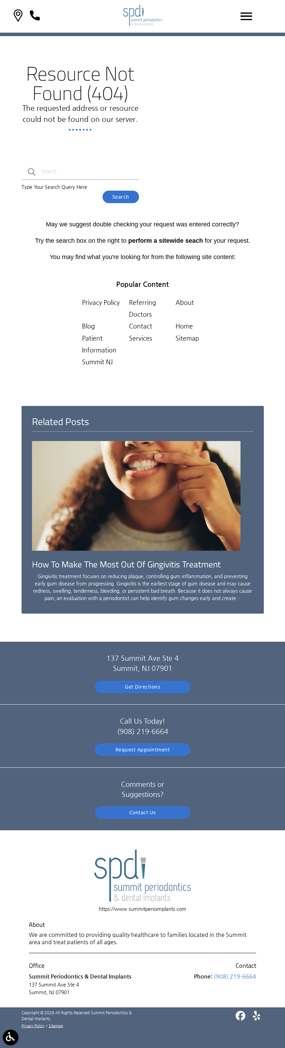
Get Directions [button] (142, 686)
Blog (88, 326)
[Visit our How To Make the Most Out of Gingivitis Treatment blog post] (136, 552)
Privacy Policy (101, 302)
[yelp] (256, 1018)
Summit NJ (97, 361)
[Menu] (246, 16)
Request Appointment (142, 749)
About (185, 302)
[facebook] (241, 1018)
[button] (18, 16)
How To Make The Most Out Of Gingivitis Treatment (126, 564)
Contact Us (142, 812)
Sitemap (187, 338)
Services (140, 338)
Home (184, 326)
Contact (140, 326)
